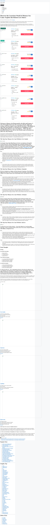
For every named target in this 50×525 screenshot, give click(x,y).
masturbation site (8, 160)
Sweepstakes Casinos (5, 507)
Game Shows (4, 480)
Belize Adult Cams (12, 202)
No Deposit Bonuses (5, 492)
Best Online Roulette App (6, 452)
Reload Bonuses (4, 496)
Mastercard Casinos (5, 488)
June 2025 (3, 521)
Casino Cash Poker (5, 445)
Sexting (3, 9)
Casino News (4, 471)
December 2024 (4, 523)
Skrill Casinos (4, 505)
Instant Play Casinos (5, 485)
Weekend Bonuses (5, 512)
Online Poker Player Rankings (7, 450)
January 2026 (4, 519)
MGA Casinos (4, 489)
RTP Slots (3, 498)
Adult (3, 465)
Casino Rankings (5, 472)
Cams (3, 10)
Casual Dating (4, 474)
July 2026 (3, 517)
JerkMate (2, 383)
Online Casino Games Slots (6, 454)
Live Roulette (4, 487)
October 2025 (4, 520)
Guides (3, 481)
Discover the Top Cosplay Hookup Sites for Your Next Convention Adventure (13, 438)
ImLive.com (2, 419)
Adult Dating (4, 8)
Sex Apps (3, 500)
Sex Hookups (4, 502)
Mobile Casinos (4, 490)
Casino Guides (4, 470)
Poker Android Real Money (6, 444)
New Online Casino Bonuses (6, 459)
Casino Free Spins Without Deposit (7, 453)
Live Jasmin (2, 311)
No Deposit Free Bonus (6, 449)
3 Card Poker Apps (5, 458)
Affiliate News (4, 467)
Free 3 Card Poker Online (6, 461)
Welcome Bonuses (5, 513)
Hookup (3, 483)
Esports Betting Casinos (6, 478)
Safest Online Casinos (5, 457)
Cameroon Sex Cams (27, 147)
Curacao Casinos (5, 476)
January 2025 (4, 522)
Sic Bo (3, 504)
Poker (3, 494)
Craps (3, 475)
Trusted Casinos (4, 508)
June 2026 (3, 518)
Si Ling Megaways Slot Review (7, 456)
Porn (3, 11)
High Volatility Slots (5, 482)
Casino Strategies (5, 473)
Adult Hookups (4, 466)
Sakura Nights (2, 2)
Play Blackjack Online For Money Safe (8, 455)
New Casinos (4, 491)
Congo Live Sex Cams (16, 180)
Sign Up (1, 317)
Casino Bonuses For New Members (7, 460)
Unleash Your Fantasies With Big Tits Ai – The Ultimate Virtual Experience (12, 439)
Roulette (3, 497)
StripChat (2, 347)
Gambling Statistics (5, 479)
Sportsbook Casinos (5, 506)
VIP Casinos (4, 509)
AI (2, 13)
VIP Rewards (4, 510)
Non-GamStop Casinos (5, 493)
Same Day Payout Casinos (6, 499)
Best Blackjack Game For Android (7, 448)
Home (3, 7)
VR (2, 12)
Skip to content (2, 0)
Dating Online (4, 477)
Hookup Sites (4, 484)
